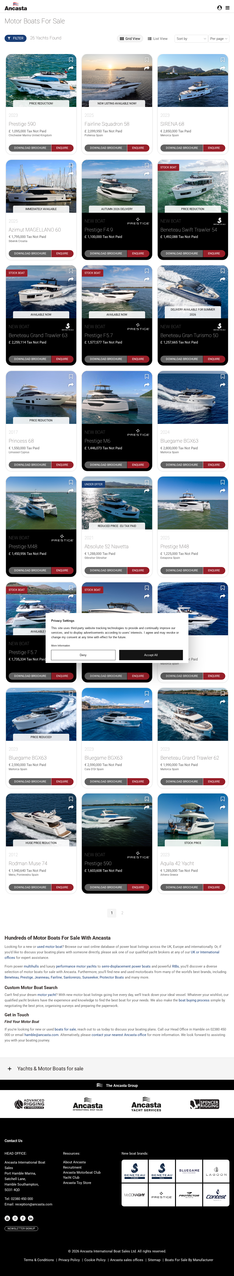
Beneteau (12, 977)
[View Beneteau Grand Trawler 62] (193, 714)
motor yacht (46, 995)
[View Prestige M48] (41, 503)
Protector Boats (112, 977)
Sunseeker (90, 977)
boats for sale (65, 1029)
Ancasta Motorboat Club (82, 1172)
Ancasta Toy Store (77, 1183)
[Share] (70, 68)
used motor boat (49, 947)
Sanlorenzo (72, 977)
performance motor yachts (76, 966)
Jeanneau (42, 977)
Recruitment (72, 1167)
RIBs (175, 966)
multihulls (31, 966)
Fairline (56, 977)
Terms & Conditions (39, 1260)
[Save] (70, 59)
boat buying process (194, 1000)
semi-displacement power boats (126, 966)
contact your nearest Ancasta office (119, 1035)
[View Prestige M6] (117, 397)
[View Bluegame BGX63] (193, 397)
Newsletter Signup (21, 1228)
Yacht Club (71, 1177)
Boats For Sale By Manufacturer (189, 1260)
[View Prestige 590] (193, 608)
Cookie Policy (95, 1260)
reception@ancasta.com (33, 1204)
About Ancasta (74, 1162)
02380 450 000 (22, 1199)
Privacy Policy (69, 1260)
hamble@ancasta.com (41, 1035)
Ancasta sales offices (126, 1260)
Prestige (26, 977)
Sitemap (154, 1260)
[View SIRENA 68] (193, 80)
